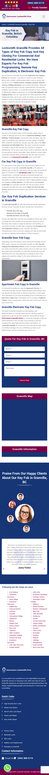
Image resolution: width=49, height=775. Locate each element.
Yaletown (12, 630)
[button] (20, 496)
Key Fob (31, 24)
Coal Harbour (13, 592)
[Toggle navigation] (43, 16)
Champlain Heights (15, 635)
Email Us (9, 758)
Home (4, 24)
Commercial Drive (15, 638)
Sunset (35, 618)
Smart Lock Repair (10, 715)
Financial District (15, 609)
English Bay (13, 606)
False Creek (37, 630)
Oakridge (36, 640)
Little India (36, 592)
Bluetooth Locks (9, 735)
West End (12, 628)
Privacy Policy (9, 731)
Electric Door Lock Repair (12, 712)
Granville (12, 614)
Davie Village (13, 599)
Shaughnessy (37, 642)
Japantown (13, 618)
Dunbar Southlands (39, 626)
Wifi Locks (7, 739)
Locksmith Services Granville (17, 24)
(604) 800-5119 (35, 3)
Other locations (14, 633)
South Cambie (37, 645)
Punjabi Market (14, 647)
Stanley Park (13, 623)
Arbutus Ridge (37, 623)
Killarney (36, 604)
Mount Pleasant (38, 606)
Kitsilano (36, 635)
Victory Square (14, 626)
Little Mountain (38, 614)
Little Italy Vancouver (16, 645)
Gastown (12, 611)
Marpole (35, 638)
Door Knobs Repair (10, 719)
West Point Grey (38, 647)
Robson (11, 621)
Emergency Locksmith (11, 747)
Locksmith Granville (23, 772)
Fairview (35, 628)
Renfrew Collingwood (40, 609)
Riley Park (36, 611)
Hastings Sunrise (38, 597)
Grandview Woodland (40, 595)
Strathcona (36, 616)
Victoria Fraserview (39, 621)
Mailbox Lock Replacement (13, 743)
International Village (16, 616)
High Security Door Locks (12, 704)
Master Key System (10, 708)
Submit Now (24, 380)
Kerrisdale (36, 633)
